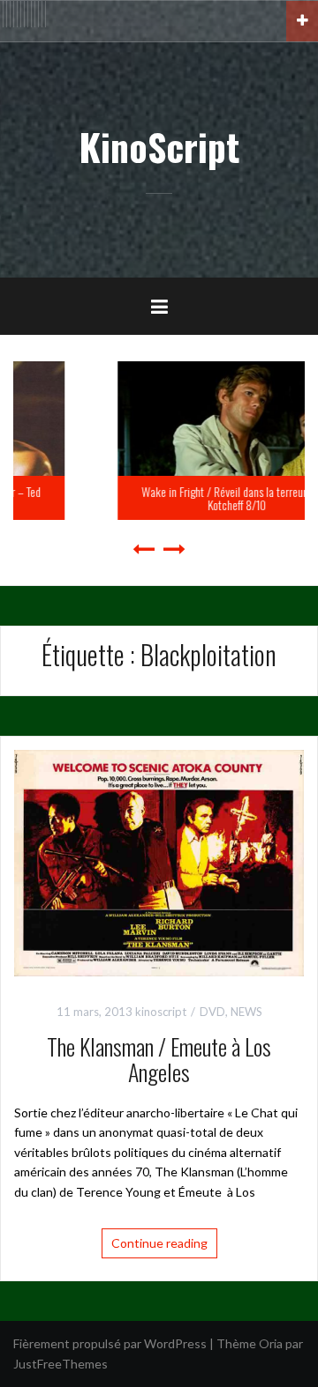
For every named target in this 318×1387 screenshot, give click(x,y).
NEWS (246, 1012)
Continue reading (159, 1242)
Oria (271, 1343)
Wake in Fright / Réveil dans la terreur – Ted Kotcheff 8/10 (167, 498)
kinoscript (160, 1012)
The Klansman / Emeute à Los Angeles (159, 1059)
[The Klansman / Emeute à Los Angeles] (159, 861)
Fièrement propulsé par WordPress (110, 1343)
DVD (212, 1012)
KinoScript (159, 146)
